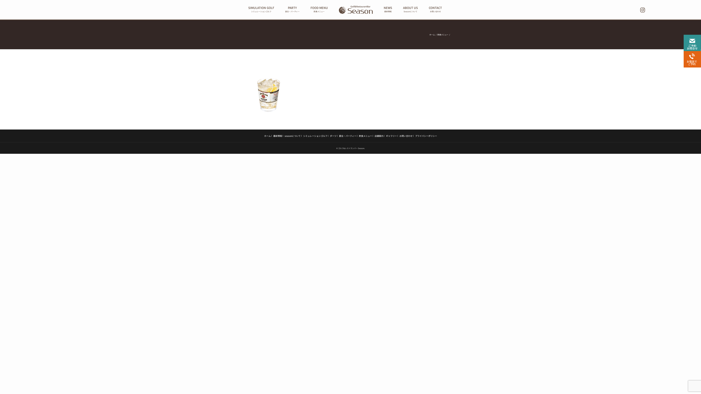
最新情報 (277, 135)
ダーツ (333, 135)
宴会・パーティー (347, 135)
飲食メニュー (365, 135)
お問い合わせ (406, 135)
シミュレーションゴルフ (315, 135)
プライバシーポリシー (426, 135)
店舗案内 (379, 135)
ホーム (267, 135)
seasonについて (293, 135)
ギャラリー (391, 135)
